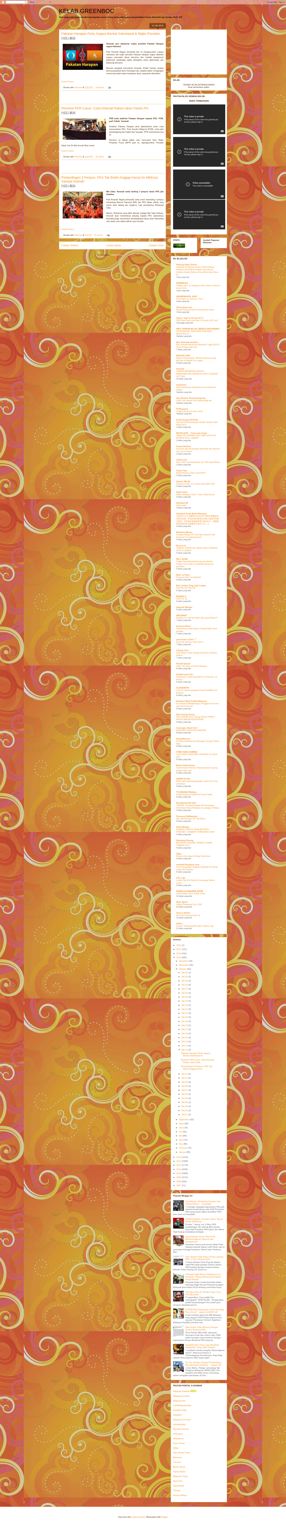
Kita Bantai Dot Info (186, 803)
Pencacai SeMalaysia (187, 816)
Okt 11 (184, 1074)
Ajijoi (178, 853)
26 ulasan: (100, 157)
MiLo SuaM (182, 559)
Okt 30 (184, 976)
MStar (176, 1448)
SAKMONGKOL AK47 (186, 296)
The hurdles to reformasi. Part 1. (190, 299)
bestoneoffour (183, 626)
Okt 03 (184, 1106)
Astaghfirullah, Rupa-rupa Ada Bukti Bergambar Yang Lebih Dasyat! (202, 1346)
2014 (179, 1157)
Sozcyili (180, 369)
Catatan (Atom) (116, 255)
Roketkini (177, 1415)
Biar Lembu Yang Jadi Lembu (191, 585)
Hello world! (181, 505)
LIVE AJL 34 (181, 599)
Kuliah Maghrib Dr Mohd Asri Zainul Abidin (194, 794)
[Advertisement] (112, 97)
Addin (179, 923)
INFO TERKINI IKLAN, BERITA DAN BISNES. (198, 329)
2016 (179, 953)
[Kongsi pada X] (68, 38)
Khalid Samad (183, 663)
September (184, 1119)
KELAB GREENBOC (86, 11)
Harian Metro (179, 1471)
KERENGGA (182, 283)
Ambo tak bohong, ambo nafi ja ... (191, 642)
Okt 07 (184, 1090)
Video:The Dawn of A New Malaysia (191, 666)
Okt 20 (184, 1017)
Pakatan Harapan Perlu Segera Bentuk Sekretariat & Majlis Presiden (110, 34)
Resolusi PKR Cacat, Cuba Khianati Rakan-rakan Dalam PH (104, 108)
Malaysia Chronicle (182, 1419)
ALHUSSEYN (182, 688)
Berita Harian (179, 1467)
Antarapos (178, 1434)
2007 (179, 1185)
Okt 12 (184, 1049)
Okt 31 (184, 972)
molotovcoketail (138, 1517)
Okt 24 (184, 1001)
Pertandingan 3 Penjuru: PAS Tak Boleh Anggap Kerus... (196, 1067)
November (184, 965)
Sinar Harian (179, 1443)
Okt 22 (184, 1009)
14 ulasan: (100, 87)
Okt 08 (184, 1086)
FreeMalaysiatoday (182, 1405)
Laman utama (113, 245)
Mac (181, 1144)
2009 (179, 1177)
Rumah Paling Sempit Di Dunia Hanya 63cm (195, 310)
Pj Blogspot (182, 409)
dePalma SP (182, 503)
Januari (182, 1152)
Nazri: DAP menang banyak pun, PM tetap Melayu (198, 462)
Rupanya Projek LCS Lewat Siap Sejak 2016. (195, 484)
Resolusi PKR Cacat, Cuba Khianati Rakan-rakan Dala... (197, 1061)
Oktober (183, 969)
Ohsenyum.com (184, 307)
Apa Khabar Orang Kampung (190, 398)
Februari (183, 1148)
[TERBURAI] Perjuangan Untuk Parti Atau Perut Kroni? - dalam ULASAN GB (204, 1310)
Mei (181, 1135)
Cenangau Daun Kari (186, 728)
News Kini (177, 1481)
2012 (179, 1165)
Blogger (164, 1517)
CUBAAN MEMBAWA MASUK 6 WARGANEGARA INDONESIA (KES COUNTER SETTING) (197, 374)
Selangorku (178, 1438)
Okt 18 (184, 1025)
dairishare (181, 385)
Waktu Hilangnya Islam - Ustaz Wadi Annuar (195, 494)
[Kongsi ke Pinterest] (74, 38)
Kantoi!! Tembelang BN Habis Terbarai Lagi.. (195, 926)
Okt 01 (184, 1114)
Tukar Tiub (181, 470)
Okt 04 (184, 1102)
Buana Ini (181, 545)
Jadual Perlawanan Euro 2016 (189, 904)
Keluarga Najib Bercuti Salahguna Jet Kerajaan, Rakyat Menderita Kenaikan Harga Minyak (203, 1277)
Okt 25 (184, 997)
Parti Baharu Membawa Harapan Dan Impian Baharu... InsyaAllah (203, 1202)
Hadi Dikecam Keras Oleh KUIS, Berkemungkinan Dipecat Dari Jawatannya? (200, 1239)
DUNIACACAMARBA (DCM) (189, 891)
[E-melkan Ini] (62, 38)
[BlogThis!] (65, 38)
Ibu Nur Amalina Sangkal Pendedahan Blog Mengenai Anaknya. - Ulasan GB (203, 1363)
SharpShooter (183, 739)
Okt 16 (184, 1033)
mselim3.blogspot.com (187, 864)
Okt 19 (184, 1021)
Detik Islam (181, 492)
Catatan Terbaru (69, 245)
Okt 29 (184, 981)
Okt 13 (184, 1045)
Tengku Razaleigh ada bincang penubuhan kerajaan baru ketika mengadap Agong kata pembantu (194, 564)
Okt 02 (184, 1110)
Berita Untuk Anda (185, 765)
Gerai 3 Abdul (183, 913)
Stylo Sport (182, 902)
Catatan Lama (156, 245)
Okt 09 (184, 1082)
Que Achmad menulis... (188, 342)
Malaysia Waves (184, 532)
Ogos (182, 1123)
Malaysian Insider (181, 1396)
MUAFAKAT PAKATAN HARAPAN (191, 730)
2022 (179, 945)
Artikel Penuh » (68, 82)
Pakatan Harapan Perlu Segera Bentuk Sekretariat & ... (195, 1054)
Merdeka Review (181, 1429)
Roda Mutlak (182, 827)
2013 (179, 1161)
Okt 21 (184, 1013)
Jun (181, 1131)
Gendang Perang (184, 840)
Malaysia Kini (179, 1401)
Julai (181, 1127)
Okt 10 (184, 1078)
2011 (178, 1169)
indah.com (181, 459)
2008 (179, 1181)
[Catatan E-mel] (109, 87)
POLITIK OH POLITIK (185, 588)
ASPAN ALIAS (183, 778)
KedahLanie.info (184, 674)
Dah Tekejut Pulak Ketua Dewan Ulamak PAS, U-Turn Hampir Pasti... (204, 1258)
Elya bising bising (185, 714)
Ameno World (183, 481)
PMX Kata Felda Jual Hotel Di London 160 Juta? (197, 320)
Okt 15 (184, 1037)
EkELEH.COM (183, 355)
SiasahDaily (178, 1486)
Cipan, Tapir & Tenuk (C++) (189, 318)
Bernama (177, 1457)
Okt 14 (184, 1041)
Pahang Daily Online (186, 264)
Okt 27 (184, 989)
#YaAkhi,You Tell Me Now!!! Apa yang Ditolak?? (196, 618)
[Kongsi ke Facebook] (71, 38)
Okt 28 (184, 985)
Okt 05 (184, 1098)
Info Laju (180, 878)
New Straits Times (181, 1452)
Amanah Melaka (184, 607)
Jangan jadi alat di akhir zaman (189, 411)
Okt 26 (184, 993)
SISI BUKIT (181, 615)
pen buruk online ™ (186, 639)
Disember (184, 961)
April (181, 1140)
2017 (179, 949)
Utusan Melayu (180, 1495)
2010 (179, 1173)
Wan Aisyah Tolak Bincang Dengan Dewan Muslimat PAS (201, 1328)
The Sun (177, 1462)
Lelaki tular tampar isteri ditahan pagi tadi (194, 400)
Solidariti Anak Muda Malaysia (191, 513)
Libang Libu (182, 650)
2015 (179, 957)
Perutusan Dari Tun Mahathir (188, 577)
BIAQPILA (181, 596)
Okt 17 (184, 1029)
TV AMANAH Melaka (186, 792)
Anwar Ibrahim (183, 446)
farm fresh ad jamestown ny (188, 915)
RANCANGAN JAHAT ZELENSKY (191, 473)
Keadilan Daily (179, 1410)
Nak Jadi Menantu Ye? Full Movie (190, 819)
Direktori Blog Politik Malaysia (191, 701)
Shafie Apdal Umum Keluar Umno (190, 893)
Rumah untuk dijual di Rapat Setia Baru (193, 856)
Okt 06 (184, 1094)
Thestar (176, 1490)
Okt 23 (184, 1005)
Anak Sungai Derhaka (187, 420)
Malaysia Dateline (181, 1391)
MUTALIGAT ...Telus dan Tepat (191, 433)
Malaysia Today (180, 1476)
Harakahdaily (179, 1424)
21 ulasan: (99, 235)
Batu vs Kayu (183, 575)
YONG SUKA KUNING (186, 752)
